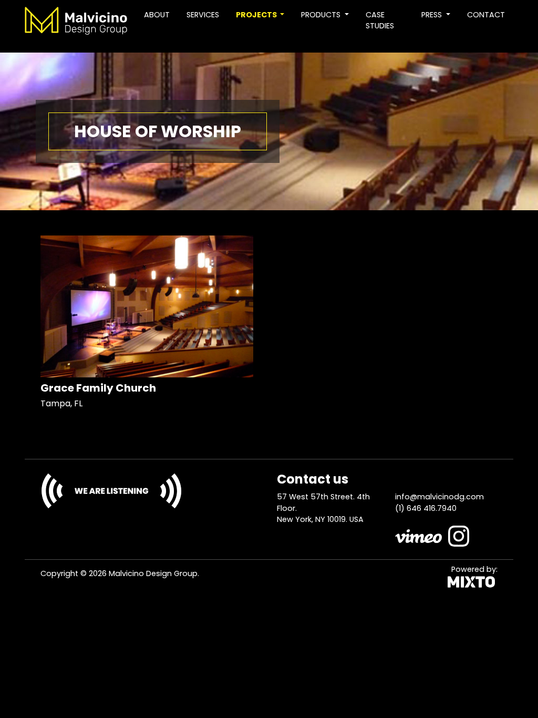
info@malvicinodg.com (439, 496)
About (157, 14)
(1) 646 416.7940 (426, 508)
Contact (486, 14)
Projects (257, 14)
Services (203, 14)
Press (432, 14)
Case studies (380, 20)
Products (322, 14)
